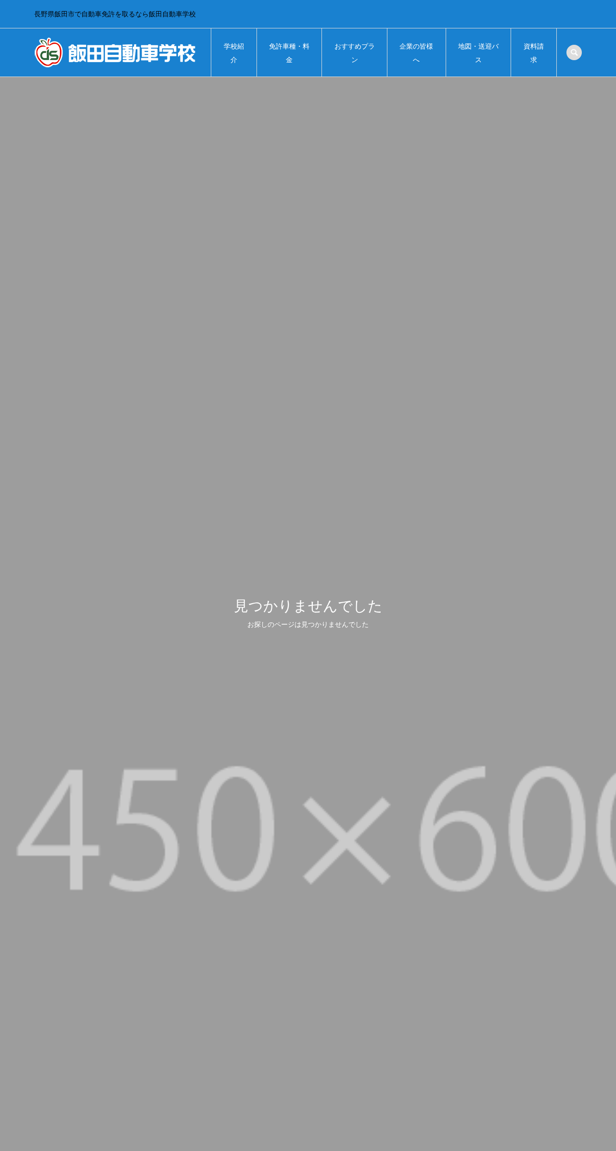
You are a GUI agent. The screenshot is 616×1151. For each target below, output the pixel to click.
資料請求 (534, 53)
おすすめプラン (354, 53)
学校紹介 (234, 53)
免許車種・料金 (289, 53)
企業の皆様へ (416, 53)
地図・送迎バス (478, 53)
